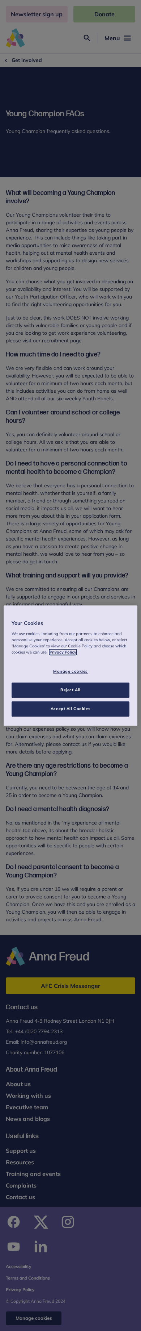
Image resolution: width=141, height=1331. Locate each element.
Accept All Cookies (70, 708)
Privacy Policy (63, 652)
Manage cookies (70, 671)
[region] (71, 665)
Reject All (70, 689)
